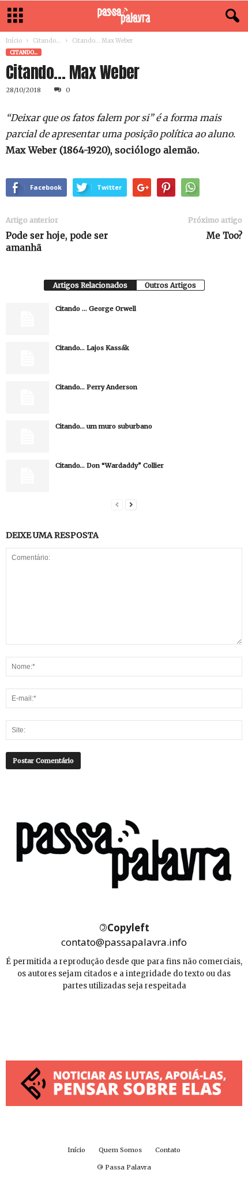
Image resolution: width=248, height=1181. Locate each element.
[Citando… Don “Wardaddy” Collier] (27, 476)
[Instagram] (125, 1020)
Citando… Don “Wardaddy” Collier (109, 465)
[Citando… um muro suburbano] (27, 436)
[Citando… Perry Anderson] (27, 397)
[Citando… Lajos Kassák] (27, 358)
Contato (168, 1150)
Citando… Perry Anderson (96, 387)
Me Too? (224, 235)
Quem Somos (120, 1150)
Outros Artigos (170, 285)
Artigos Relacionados (90, 285)
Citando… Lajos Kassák (92, 348)
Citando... (47, 40)
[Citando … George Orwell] (27, 319)
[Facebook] (99, 1020)
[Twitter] (150, 1020)
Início (14, 40)
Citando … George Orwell (95, 308)
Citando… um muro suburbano (103, 426)
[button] (230, 16)
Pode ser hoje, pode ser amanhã (57, 241)
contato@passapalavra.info (124, 942)
